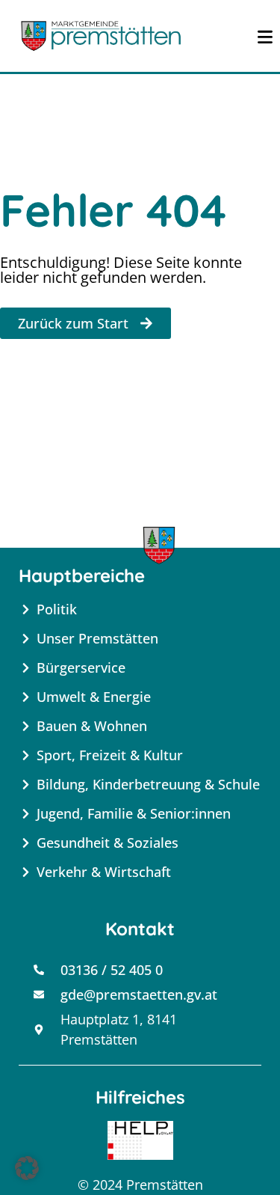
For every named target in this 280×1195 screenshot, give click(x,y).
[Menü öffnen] (265, 35)
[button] (27, 1168)
